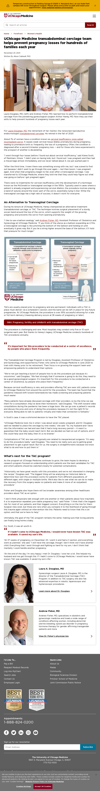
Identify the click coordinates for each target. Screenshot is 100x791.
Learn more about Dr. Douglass (54, 591)
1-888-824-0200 (18, 720)
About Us (54, 664)
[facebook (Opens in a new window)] (6, 732)
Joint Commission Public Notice (65, 682)
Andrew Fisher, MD (49, 220)
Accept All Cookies (43, 786)
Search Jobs (10, 675)
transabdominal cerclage (32, 133)
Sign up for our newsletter (17, 742)
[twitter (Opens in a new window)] (13, 732)
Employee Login (12, 682)
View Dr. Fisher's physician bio (54, 636)
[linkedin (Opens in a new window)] (21, 732)
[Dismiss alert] (95, 6)
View (44, 8)
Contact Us (9, 679)
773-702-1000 (50, 762)
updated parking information (60, 8)
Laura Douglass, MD (17, 131)
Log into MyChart (12, 671)
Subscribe (88, 747)
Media (53, 667)
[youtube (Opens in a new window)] (35, 732)
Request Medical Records (16, 667)
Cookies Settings (23, 786)
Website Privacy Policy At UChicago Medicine (44, 781)
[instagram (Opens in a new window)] (28, 732)
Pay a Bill (8, 664)
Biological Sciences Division (63, 675)
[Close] (96, 774)
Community (55, 671)
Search (90, 25)
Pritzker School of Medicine (63, 679)
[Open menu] (94, 16)
